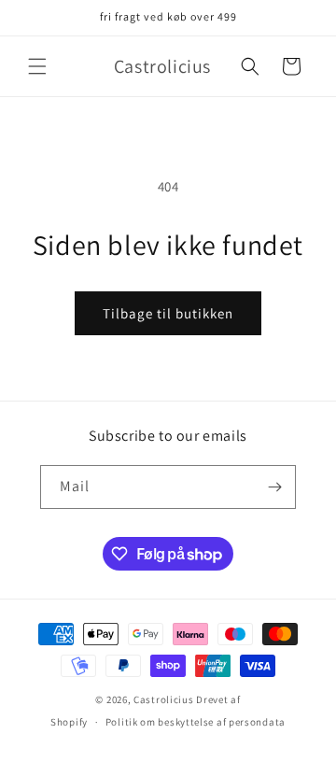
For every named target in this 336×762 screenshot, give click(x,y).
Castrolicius (163, 699)
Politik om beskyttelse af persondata (195, 721)
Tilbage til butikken (168, 313)
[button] (37, 66)
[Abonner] (274, 487)
